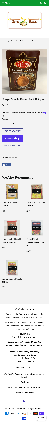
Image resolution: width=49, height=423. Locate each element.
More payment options (13, 145)
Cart (45, 3)
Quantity (5, 119)
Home (4, 41)
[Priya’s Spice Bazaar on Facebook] (24, 401)
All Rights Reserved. (35, 409)
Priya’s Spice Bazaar (18, 409)
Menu (7, 3)
